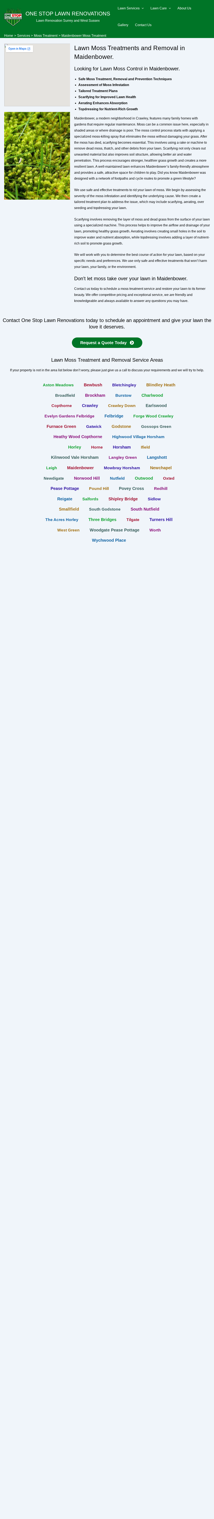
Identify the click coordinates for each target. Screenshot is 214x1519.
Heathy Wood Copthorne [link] (78, 436)
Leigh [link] (51, 468)
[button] (142, 8)
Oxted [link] (169, 478)
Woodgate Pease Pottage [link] (114, 530)
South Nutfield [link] (145, 509)
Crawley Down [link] (122, 405)
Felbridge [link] (113, 416)
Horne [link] (97, 447)
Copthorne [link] (61, 405)
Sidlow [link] (154, 499)
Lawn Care (158, 8)
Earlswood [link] (156, 405)
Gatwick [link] (94, 426)
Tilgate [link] (132, 519)
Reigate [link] (64, 499)
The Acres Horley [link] (61, 519)
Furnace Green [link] (61, 426)
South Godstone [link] (105, 509)
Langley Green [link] (123, 457)
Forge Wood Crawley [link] (153, 416)
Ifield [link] (145, 447)
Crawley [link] (90, 405)
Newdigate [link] (54, 478)
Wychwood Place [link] (109, 540)
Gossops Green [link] (156, 426)
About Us (184, 8)
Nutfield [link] (117, 478)
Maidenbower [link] (80, 467)
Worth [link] (155, 530)
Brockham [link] (95, 395)
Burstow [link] (123, 395)
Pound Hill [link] (99, 488)
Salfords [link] (90, 499)
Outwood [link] (144, 478)
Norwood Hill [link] (87, 478)
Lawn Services (129, 8)
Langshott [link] (157, 457)
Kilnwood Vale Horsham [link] (75, 457)
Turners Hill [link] (161, 519)
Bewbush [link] (93, 385)
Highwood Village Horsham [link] (138, 437)
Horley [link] (74, 447)
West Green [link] (68, 530)
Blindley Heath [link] (160, 385)
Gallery (123, 25)
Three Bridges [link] (102, 519)
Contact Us (143, 25)
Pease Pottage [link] (65, 488)
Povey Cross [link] (131, 488)
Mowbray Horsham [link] (122, 468)
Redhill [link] (160, 488)
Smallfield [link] (69, 509)
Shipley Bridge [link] (123, 499)
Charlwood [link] (152, 395)
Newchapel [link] (161, 467)
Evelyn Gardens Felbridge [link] (69, 416)
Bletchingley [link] (124, 385)
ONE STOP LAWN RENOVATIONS (67, 13)
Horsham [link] (122, 447)
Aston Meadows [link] (58, 385)
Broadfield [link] (65, 395)
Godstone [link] (121, 426)
